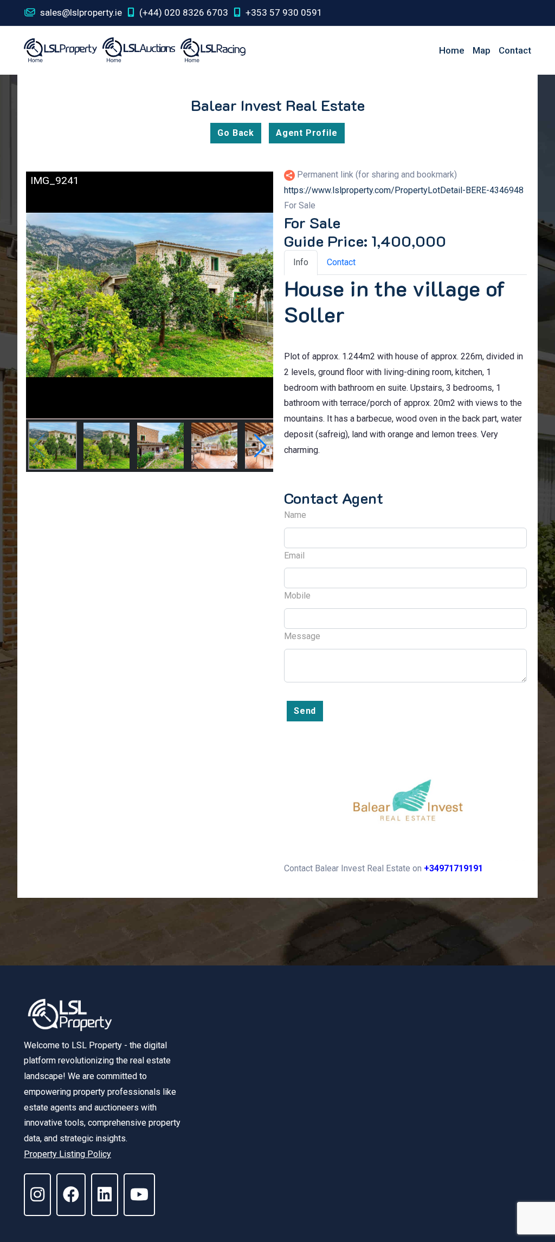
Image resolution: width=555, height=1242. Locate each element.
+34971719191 (453, 868)
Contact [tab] (341, 262)
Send (305, 711)
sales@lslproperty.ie (80, 12)
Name (295, 515)
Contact (515, 50)
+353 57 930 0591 (282, 12)
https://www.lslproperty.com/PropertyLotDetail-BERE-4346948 (404, 190)
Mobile (297, 595)
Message (302, 636)
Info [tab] (300, 262)
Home (451, 50)
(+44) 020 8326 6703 (182, 12)
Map (482, 50)
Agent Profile (306, 133)
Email (294, 555)
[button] (260, 446)
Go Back (235, 133)
